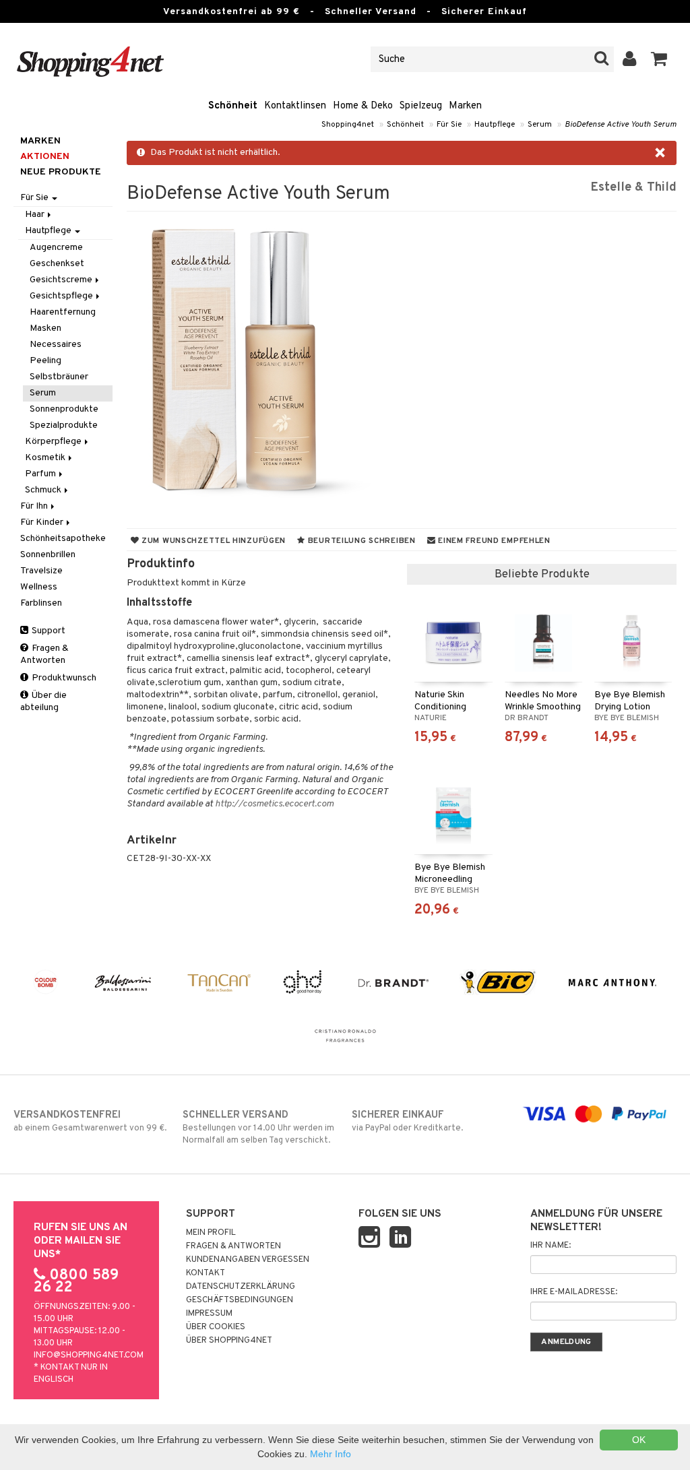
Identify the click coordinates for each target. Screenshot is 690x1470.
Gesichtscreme (62, 280)
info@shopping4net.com (89, 1355)
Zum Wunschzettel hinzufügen (212, 541)
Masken (45, 328)
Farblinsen (41, 603)
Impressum (209, 1313)
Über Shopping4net (229, 1340)
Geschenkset (57, 263)
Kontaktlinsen (295, 106)
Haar (35, 214)
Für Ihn (35, 506)
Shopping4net (347, 124)
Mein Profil (211, 1232)
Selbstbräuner (59, 377)
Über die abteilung (43, 701)
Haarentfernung (63, 312)
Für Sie (449, 124)
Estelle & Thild (633, 187)
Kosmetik (46, 458)
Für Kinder (42, 522)
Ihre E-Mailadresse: (573, 1292)
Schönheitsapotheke (63, 538)
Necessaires (56, 344)
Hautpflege (494, 124)
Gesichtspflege (62, 296)
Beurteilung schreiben (360, 541)
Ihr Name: (550, 1245)
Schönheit (232, 106)
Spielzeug (421, 106)
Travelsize (41, 571)
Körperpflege (54, 441)
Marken (465, 106)
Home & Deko (363, 106)
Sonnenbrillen (47, 555)
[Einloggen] (629, 59)
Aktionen (44, 156)
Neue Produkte (60, 172)
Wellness (38, 587)
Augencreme (56, 247)
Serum (540, 124)
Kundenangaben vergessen (247, 1259)
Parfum (41, 474)
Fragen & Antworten (44, 654)
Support (47, 631)
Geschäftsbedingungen (239, 1300)
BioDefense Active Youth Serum (621, 124)
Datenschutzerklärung (240, 1286)
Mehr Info (330, 1453)
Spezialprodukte (64, 425)
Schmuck (44, 490)
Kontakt (205, 1273)
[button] (659, 59)
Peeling (45, 360)
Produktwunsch (63, 678)
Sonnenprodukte (64, 409)
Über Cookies (215, 1327)
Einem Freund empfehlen (492, 541)
